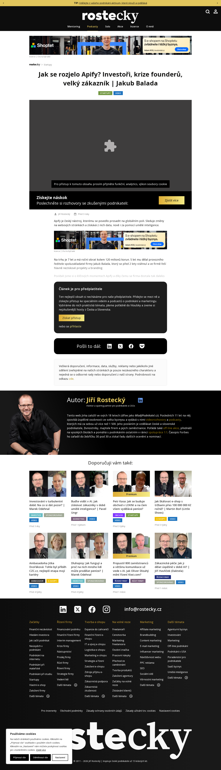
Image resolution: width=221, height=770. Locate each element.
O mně (150, 26)
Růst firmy (138, 581)
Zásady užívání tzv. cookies (141, 710)
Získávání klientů (121, 690)
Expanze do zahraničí (97, 629)
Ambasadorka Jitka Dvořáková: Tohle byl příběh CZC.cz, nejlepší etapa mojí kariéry (47, 568)
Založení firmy (37, 690)
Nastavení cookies (169, 710)
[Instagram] (106, 609)
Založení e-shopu (94, 666)
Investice (36, 515)
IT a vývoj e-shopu (95, 644)
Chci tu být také (43, 56)
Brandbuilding (148, 635)
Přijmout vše (19, 757)
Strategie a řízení (94, 661)
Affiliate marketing (150, 629)
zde (71, 378)
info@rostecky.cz (142, 609)
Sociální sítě (146, 674)
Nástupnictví (64, 651)
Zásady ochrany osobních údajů (104, 710)
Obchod (119, 515)
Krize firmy (63, 646)
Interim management (69, 640)
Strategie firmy (65, 674)
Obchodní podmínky (71, 710)
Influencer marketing (152, 651)
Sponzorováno (54, 515)
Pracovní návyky (121, 655)
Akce (120, 26)
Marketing (78, 519)
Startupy (48, 64)
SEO (142, 668)
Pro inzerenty (49, 710)
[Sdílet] (131, 346)
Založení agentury (122, 675)
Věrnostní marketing (151, 679)
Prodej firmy (64, 657)
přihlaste (75, 326)
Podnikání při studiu (40, 674)
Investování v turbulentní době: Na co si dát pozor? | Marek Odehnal (47, 505)
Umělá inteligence (178, 672)
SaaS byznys (174, 666)
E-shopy (161, 519)
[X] (120, 346)
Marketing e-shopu (96, 655)
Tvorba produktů (122, 670)
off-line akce (171, 428)
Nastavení (60, 757)
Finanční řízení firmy (68, 635)
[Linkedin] (109, 346)
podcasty (175, 419)
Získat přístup (71, 318)
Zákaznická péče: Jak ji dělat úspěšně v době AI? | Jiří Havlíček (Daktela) (172, 566)
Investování (174, 635)
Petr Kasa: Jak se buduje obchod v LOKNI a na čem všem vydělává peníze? (130, 505)
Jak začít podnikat (39, 640)
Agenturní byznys (177, 629)
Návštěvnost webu (150, 657)
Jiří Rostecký (64, 214)
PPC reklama (147, 662)
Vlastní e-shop (37, 685)
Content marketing (150, 640)
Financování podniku (68, 629)
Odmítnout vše (40, 757)
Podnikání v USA (177, 651)
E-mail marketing (149, 646)
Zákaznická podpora (96, 681)
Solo (107, 26)
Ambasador (37, 581)
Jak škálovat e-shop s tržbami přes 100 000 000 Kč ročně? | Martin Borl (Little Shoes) (173, 507)
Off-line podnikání (178, 646)
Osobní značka (120, 649)
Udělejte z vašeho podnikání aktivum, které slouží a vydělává (113, 3)
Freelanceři (118, 629)
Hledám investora (39, 635)
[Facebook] (92, 609)
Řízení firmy (121, 581)
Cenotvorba (119, 635)
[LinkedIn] (63, 609)
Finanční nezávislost (40, 629)
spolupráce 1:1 (158, 432)
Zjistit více (41, 749)
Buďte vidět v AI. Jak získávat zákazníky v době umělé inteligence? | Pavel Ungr (88, 507)
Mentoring (74, 26)
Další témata (36, 696)
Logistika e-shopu (95, 649)
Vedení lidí (62, 679)
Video (118, 93)
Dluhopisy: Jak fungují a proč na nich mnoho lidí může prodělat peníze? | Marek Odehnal (87, 568)
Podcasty (92, 26)
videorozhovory (156, 419)
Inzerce (134, 26)
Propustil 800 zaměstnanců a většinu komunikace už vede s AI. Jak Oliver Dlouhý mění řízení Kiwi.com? (131, 568)
